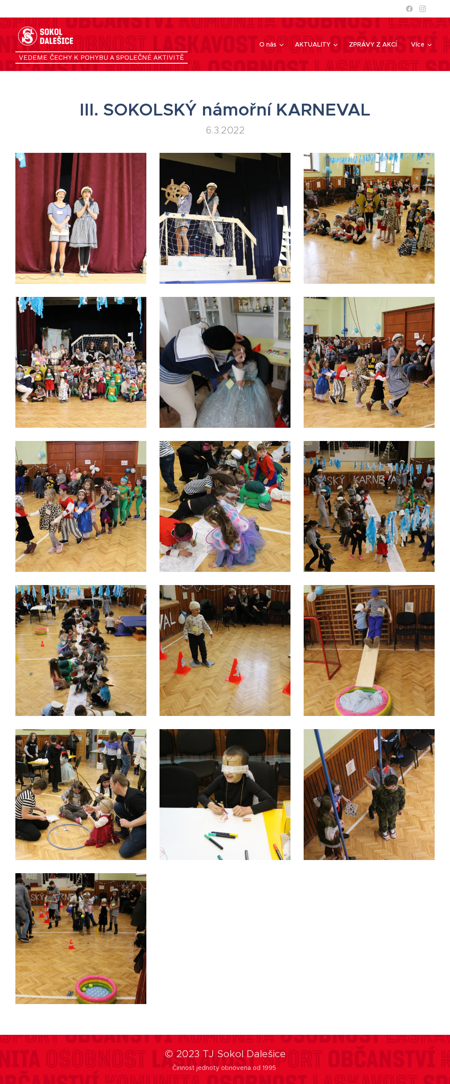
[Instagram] (422, 8)
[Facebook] (409, 8)
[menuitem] (272, 44)
